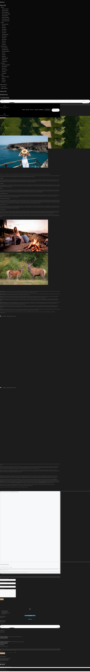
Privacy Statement (8, 666)
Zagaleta (2, 22)
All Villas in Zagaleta (5, 24)
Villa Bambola (4, 29)
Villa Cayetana (4, 39)
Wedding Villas (4, 59)
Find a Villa (3, 5)
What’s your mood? (4, 46)
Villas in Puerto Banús (5, 17)
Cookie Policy (2, 666)
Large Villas (3, 54)
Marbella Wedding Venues (4, 660)
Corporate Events (4, 61)
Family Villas (4, 56)
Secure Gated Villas (5, 47)
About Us (2, 2)
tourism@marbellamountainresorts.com (15, 636)
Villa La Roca (4, 68)
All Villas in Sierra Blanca (6, 64)
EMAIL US (30, 619)
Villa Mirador (4, 32)
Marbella (2, 7)
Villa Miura (3, 25)
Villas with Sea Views (5, 49)
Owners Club (3, 91)
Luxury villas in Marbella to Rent (5, 658)
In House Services (3, 86)
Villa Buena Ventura (5, 34)
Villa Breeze (4, 42)
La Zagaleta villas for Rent (4, 659)
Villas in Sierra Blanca (5, 12)
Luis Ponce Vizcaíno (4, 564)
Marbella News (4, 94)
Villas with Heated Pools (5, 51)
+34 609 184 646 (5, 97)
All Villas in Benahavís (5, 76)
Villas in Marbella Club (5, 20)
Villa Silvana (4, 71)
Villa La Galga (4, 73)
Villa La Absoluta (4, 66)
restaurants (2, 481)
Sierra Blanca (3, 63)
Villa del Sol (4, 44)
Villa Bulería (4, 37)
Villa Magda (4, 27)
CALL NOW (30, 615)
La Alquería (3, 81)
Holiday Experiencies (4, 88)
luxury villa (54, 479)
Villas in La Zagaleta (5, 10)
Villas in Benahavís (5, 15)
